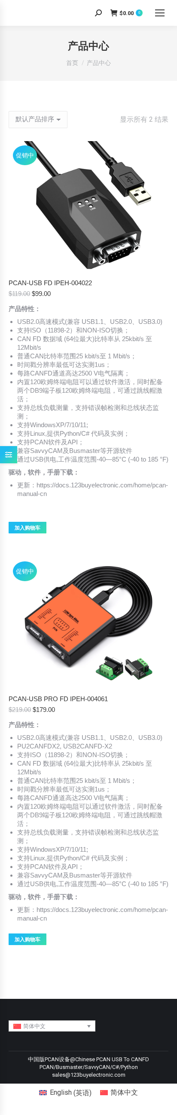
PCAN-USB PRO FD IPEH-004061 (58, 698)
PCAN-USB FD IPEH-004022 (50, 282)
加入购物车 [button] (27, 528)
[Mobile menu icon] (159, 13)
